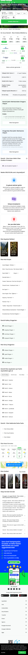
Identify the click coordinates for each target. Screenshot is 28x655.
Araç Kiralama (5, 611)
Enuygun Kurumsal (6, 625)
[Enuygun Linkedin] (17, 589)
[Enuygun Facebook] (8, 589)
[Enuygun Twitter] (14, 589)
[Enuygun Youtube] (19, 589)
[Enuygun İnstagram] (11, 589)
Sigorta (3, 622)
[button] (14, 464)
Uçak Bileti (4, 601)
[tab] (6, 8)
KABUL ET (22, 652)
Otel (3, 604)
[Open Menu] (14, 3)
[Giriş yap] (12, 2)
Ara (22, 48)
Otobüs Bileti (5, 29)
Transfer (4, 615)
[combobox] (5, 13)
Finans (3, 618)
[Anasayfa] (1, 29)
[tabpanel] (14, 17)
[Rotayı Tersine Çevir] (8, 13)
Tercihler (3, 652)
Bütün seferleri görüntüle (13, 67)
